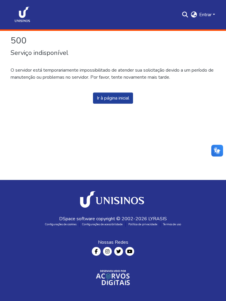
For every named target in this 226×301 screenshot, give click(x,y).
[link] (113, 197)
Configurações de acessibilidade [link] (102, 224)
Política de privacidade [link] (142, 224)
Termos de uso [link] (172, 224)
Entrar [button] (206, 14)
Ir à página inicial (113, 98)
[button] (22, 14)
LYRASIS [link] (157, 219)
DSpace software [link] (77, 219)
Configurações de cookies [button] (61, 224)
